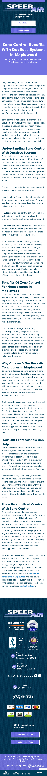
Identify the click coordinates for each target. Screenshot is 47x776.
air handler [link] (39, 168)
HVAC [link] (4, 132)
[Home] (6, 772)
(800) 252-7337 (22, 17)
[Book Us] (26, 772)
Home (7, 60)
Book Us (26, 774)
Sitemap (7, 759)
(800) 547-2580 (25, 688)
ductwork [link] (19, 395)
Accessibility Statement (23, 759)
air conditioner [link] (27, 371)
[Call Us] (16, 772)
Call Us (15, 774)
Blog (14, 60)
